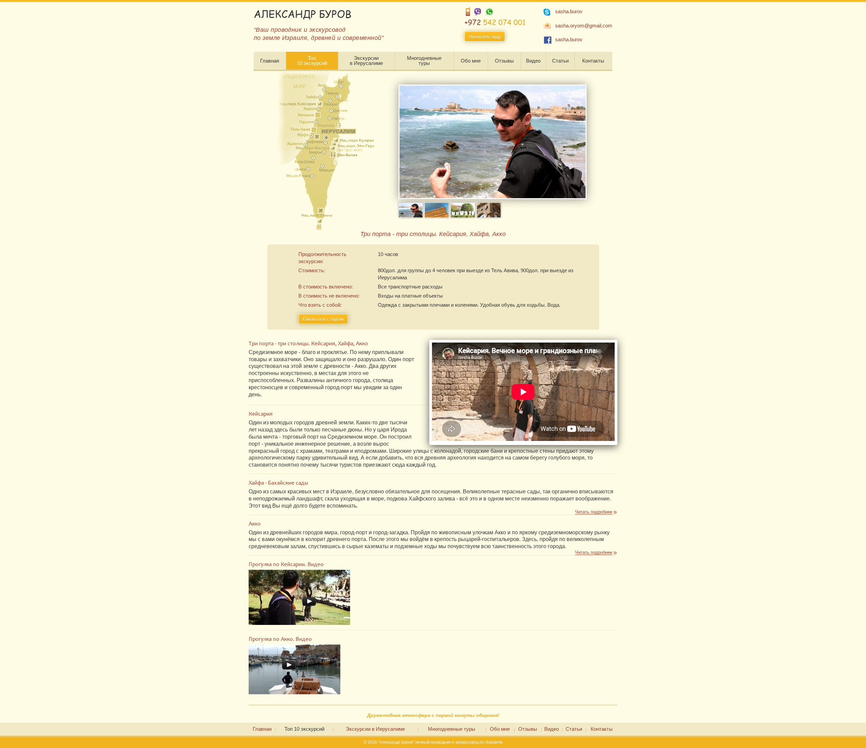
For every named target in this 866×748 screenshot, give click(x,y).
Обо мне (471, 61)
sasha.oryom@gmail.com (583, 25)
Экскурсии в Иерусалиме (366, 60)
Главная (269, 61)
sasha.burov (569, 11)
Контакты (593, 61)
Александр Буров (302, 14)
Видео (533, 61)
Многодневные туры (424, 60)
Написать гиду (485, 36)
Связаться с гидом (323, 319)
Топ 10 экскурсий (312, 60)
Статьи (560, 61)
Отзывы (504, 61)
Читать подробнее (593, 512)
